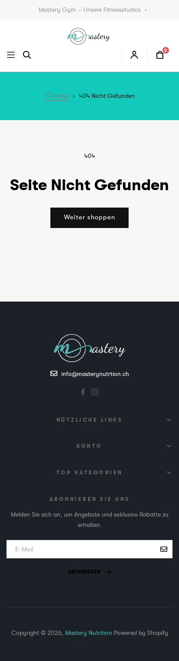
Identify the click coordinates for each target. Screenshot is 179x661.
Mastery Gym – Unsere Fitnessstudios (90, 9)
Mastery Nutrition (88, 632)
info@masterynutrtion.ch (95, 373)
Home (60, 95)
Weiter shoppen (89, 217)
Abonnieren (84, 572)
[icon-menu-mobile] (11, 54)
